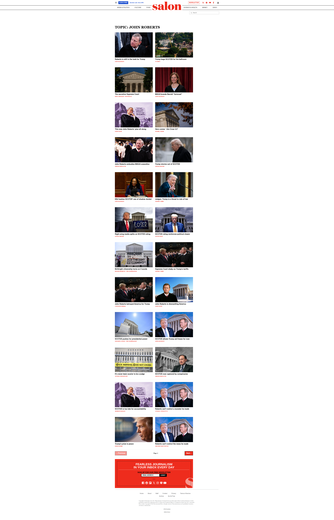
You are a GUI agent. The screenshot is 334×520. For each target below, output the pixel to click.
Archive (161, 496)
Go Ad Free (171, 496)
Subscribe (123, 2)
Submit (163, 475)
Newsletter (194, 2)
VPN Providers (167, 509)
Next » (188, 453)
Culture (138, 7)
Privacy (173, 493)
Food (148, 7)
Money (204, 7)
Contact (164, 493)
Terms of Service (185, 493)
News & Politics (123, 7)
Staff (157, 493)
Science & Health (190, 7)
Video (215, 7)
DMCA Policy (167, 512)
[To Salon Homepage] (167, 6)
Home (142, 493)
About (149, 493)
